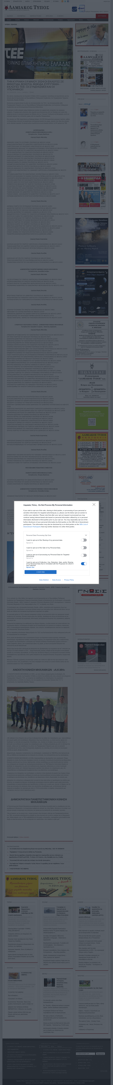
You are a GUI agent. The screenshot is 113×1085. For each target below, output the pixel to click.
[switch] (84, 540)
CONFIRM (41, 572)
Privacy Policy (69, 580)
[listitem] (56, 535)
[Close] (95, 505)
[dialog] (56, 542)
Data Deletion (44, 580)
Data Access (56, 580)
